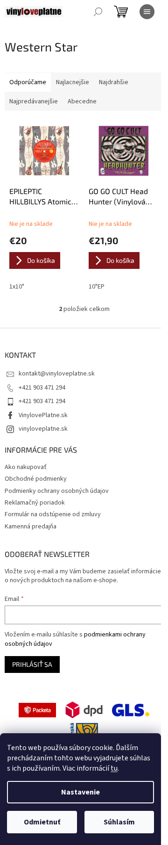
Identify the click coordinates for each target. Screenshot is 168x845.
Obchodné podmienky (36, 479)
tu (114, 768)
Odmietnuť (42, 822)
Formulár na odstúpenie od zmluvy (53, 514)
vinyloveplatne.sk (43, 428)
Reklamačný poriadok (35, 502)
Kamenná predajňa (30, 526)
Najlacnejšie (72, 82)
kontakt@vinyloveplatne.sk (57, 373)
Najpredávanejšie (33, 101)
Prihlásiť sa (32, 664)
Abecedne (82, 101)
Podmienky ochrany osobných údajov (57, 491)
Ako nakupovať (26, 467)
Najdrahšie (113, 82)
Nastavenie (80, 792)
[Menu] (147, 11)
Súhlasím (119, 822)
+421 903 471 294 (42, 387)
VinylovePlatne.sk (43, 415)
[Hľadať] (98, 11)
